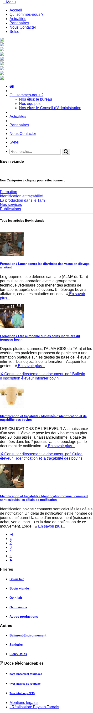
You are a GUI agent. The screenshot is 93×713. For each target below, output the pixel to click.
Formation (8, 192)
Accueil (16, 10)
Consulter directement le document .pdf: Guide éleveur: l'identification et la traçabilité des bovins (41, 456)
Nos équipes (30, 104)
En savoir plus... (31, 366)
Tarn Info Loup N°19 (22, 693)
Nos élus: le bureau (35, 99)
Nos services (11, 205)
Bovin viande (19, 588)
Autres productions (24, 616)
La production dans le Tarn (22, 200)
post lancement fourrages (26, 673)
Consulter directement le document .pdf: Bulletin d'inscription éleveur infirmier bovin (42, 376)
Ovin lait (16, 598)
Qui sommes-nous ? (26, 14)
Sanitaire (16, 644)
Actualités (18, 19)
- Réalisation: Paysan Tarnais (34, 707)
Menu (9, 2)
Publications (10, 209)
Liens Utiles (18, 654)
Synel (14, 142)
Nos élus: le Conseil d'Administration (50, 108)
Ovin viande (18, 607)
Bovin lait (17, 579)
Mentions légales (24, 703)
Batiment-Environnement (28, 635)
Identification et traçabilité (21, 196)
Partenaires (19, 23)
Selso (14, 32)
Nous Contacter (23, 27)
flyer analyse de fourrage (25, 683)
